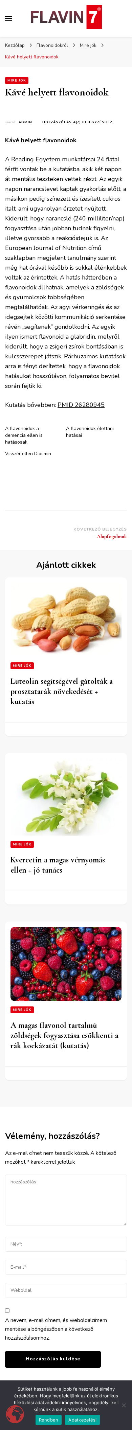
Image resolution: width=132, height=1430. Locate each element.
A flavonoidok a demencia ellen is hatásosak (24, 435)
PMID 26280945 (81, 405)
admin (25, 122)
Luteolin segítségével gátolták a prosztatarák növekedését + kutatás (61, 691)
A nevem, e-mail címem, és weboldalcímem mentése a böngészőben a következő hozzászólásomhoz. (56, 1329)
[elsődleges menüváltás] (8, 18)
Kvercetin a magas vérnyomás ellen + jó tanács (57, 865)
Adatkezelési (82, 1420)
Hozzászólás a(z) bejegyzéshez (77, 122)
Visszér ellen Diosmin (28, 453)
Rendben (49, 1420)
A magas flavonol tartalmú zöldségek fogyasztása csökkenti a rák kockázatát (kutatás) (64, 1035)
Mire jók (16, 80)
